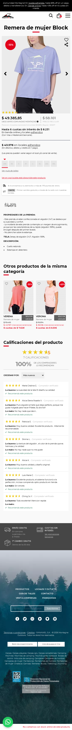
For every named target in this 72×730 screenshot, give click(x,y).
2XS (4, 164)
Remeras (36, 663)
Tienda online (34, 5)
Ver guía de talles (10, 170)
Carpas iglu (33, 653)
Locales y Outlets (45, 589)
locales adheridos (36, 3)
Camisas (27, 663)
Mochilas (9, 655)
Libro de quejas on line (51, 644)
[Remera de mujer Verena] (18, 297)
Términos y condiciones (15, 632)
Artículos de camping (24, 658)
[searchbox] (50, 15)
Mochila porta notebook (46, 655)
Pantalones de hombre (45, 661)
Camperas (39, 658)
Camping (62, 653)
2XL (46, 164)
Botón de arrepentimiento (22, 644)
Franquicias (49, 598)
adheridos (37, 132)
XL (40, 164)
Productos (22, 589)
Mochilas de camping (24, 655)
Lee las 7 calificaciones (30, 112)
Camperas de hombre (54, 658)
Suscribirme (52, 608)
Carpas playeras (20, 653)
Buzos (43, 663)
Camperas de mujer (14, 661)
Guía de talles (27, 593)
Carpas (9, 653)
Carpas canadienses (48, 653)
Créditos (31, 632)
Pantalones (28, 661)
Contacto (47, 593)
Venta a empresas (26, 598)
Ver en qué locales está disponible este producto (24, 177)
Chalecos (18, 663)
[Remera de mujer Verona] (51, 297)
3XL (53, 164)
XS (12, 164)
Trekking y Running (57, 663)
